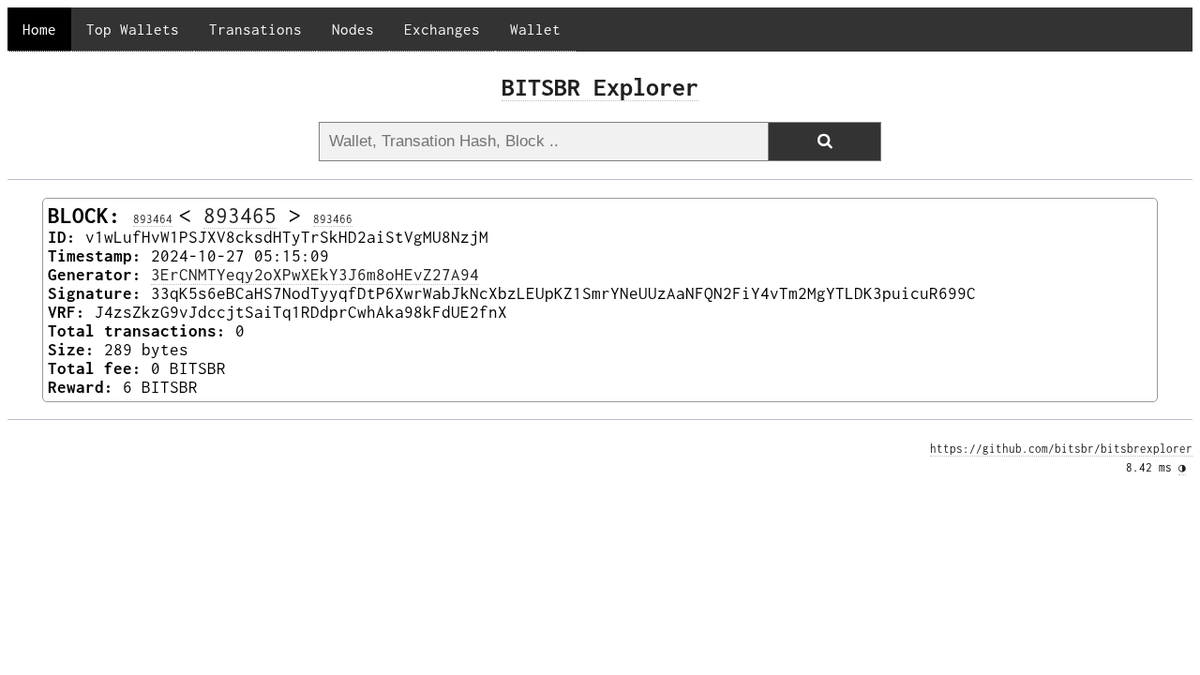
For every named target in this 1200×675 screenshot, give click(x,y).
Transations (255, 29)
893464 (152, 219)
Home (39, 29)
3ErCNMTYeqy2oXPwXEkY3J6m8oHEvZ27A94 (315, 274)
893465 (240, 215)
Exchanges (442, 29)
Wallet (535, 29)
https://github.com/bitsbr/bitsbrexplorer (1061, 449)
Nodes (353, 29)
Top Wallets (132, 29)
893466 (332, 219)
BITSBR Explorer (600, 86)
